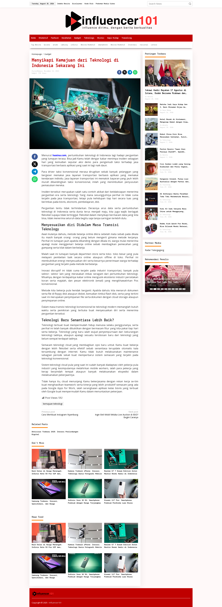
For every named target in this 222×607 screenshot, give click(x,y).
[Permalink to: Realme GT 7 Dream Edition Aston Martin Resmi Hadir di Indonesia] (121, 458)
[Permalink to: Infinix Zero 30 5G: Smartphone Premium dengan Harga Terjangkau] (85, 488)
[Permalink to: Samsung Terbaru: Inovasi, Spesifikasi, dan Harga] (49, 488)
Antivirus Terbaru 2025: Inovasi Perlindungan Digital (55, 433)
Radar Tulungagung (154, 250)
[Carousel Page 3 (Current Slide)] (158, 289)
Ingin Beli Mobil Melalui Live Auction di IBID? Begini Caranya (116, 414)
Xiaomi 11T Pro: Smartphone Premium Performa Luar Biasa (118, 501)
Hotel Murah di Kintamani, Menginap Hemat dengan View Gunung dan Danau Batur (174, 120)
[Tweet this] (124, 72)
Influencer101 (55, 602)
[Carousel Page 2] (154, 289)
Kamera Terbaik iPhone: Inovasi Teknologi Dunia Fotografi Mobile (85, 472)
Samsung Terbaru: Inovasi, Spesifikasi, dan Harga (45, 502)
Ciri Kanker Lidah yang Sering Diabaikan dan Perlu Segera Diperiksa (175, 165)
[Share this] (119, 72)
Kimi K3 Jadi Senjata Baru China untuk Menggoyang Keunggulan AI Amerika (173, 210)
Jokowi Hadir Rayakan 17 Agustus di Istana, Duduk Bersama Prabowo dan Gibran (165, 92)
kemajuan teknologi (52, 403)
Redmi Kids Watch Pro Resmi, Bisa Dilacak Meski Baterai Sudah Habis (174, 225)
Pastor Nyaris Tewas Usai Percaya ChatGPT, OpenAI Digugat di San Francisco (172, 150)
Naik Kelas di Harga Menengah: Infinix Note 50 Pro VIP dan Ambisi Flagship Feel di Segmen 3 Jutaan (48, 472)
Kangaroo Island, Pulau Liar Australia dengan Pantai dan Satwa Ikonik (174, 180)
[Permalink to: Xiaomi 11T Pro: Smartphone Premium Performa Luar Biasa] (121, 488)
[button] (190, 3)
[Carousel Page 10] (183, 289)
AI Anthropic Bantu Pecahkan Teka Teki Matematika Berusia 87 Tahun (175, 195)
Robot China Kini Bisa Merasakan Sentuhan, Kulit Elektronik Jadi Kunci (173, 135)
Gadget (34, 73)
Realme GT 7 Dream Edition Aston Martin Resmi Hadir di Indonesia (120, 472)
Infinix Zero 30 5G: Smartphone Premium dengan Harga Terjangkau (84, 501)
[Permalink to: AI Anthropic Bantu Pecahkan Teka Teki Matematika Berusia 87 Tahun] (151, 198)
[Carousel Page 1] (151, 289)
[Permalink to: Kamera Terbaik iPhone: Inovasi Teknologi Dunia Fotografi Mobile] (85, 458)
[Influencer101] (111, 20)
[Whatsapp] (135, 72)
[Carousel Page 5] (165, 289)
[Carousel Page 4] (162, 289)
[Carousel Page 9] (180, 289)
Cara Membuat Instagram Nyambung (60, 413)
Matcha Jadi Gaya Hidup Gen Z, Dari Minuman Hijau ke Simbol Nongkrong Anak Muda (173, 105)
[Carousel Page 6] (169, 289)
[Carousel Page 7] (173, 289)
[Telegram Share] (130, 72)
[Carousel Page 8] (176, 289)
